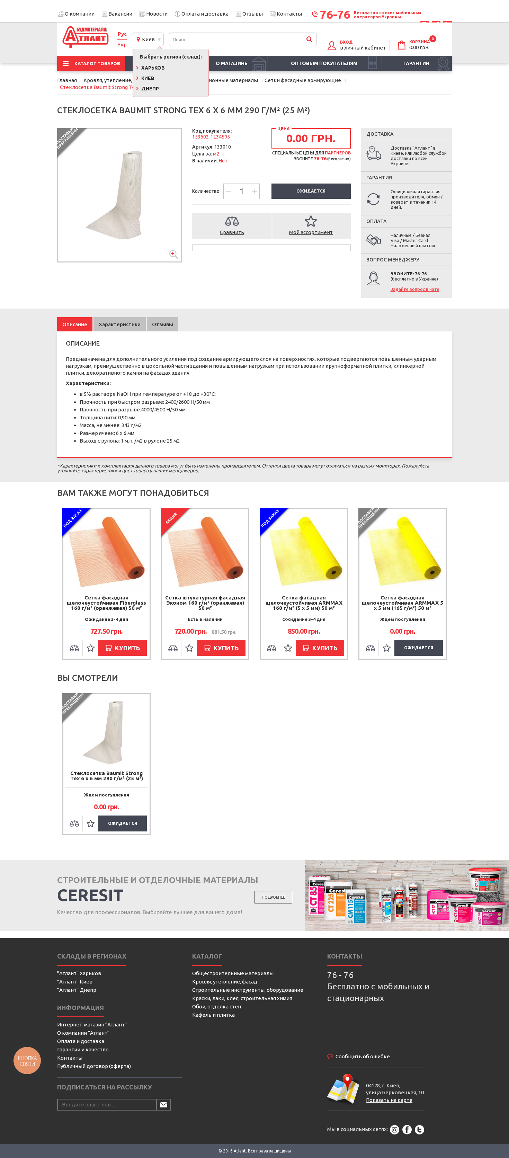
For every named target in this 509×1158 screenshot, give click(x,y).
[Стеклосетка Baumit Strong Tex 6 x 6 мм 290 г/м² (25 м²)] (119, 195)
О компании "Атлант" (83, 1033)
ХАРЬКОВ (152, 68)
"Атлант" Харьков (79, 973)
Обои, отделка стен (216, 1006)
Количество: (207, 191)
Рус (122, 34)
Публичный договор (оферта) (94, 1066)
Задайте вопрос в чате (415, 289)
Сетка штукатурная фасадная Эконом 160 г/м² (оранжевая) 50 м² (205, 603)
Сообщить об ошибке (363, 1056)
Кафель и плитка (213, 1015)
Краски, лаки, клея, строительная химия (242, 998)
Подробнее (273, 897)
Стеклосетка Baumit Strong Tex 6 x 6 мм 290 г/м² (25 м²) (106, 775)
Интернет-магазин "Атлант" (92, 1024)
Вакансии (120, 14)
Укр (122, 44)
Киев (147, 39)
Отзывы (252, 14)
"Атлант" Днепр (76, 990)
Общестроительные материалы (233, 973)
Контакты (289, 14)
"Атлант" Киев (74, 982)
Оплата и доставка (205, 14)
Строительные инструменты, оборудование (247, 990)
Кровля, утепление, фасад (224, 982)
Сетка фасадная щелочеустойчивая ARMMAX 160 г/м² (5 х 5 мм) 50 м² (304, 603)
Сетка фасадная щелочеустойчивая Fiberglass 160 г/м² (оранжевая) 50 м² (106, 603)
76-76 (335, 14)
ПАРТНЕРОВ (337, 153)
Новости (157, 14)
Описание (74, 324)
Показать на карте (389, 1100)
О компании (80, 14)
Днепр (149, 88)
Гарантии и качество (83, 1049)
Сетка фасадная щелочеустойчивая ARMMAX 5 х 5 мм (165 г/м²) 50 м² (402, 603)
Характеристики (120, 324)
